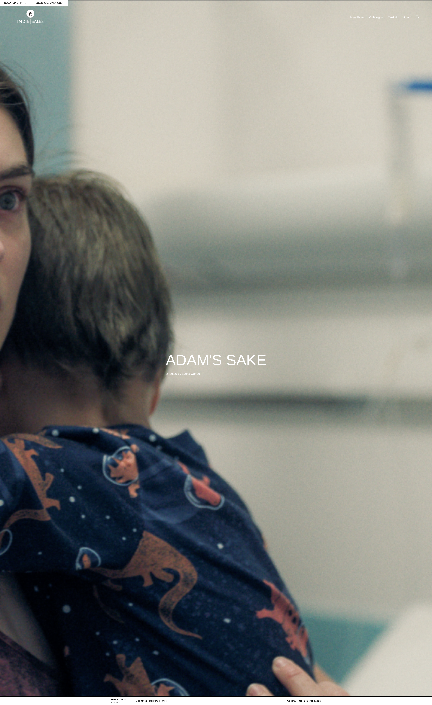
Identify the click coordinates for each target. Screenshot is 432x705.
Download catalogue (49, 3)
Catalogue (376, 17)
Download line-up (16, 3)
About (407, 17)
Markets (393, 17)
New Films (357, 17)
